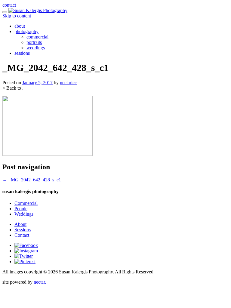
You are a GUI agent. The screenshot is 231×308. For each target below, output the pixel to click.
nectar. (40, 282)
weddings (35, 47)
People (20, 208)
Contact (21, 235)
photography (26, 31)
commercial (37, 36)
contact (9, 5)
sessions (22, 53)
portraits (34, 42)
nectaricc (68, 82)
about (19, 26)
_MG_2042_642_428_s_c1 (31, 179)
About (20, 224)
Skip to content (16, 15)
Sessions (22, 229)
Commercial (26, 203)
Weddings (23, 214)
